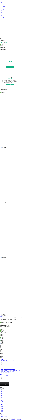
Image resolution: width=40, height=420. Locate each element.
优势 (3, 8)
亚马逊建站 (2, 414)
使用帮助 (2, 411)
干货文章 (2, 401)
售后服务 (2, 408)
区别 (1, 393)
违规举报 (2, 412)
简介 (1, 15)
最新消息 (3, 16)
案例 (1, 12)
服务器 (2, 410)
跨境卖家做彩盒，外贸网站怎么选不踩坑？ (5, 372)
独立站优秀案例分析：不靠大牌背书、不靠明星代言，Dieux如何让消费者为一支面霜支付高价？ (11, 370)
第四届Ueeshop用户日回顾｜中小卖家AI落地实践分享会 (7, 361)
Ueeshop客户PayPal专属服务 (4, 416)
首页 (1, 2)
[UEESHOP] (2, 1)
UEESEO (2, 409)
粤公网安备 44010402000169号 (16, 419)
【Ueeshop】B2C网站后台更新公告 (5, 375)
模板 (3, 7)
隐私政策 (2, 406)
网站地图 (20, 419)
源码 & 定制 (4, 6)
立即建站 (10, 84)
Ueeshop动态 (1, 359)
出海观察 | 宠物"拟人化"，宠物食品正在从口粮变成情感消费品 (7, 371)
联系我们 (3, 17)
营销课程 (2, 400)
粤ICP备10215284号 (11, 419)
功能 (3, 5)
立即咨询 (1, 48)
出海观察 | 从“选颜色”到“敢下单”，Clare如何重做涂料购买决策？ (8, 369)
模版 (1, 390)
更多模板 (1, 316)
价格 (3, 4)
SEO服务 (3, 13)
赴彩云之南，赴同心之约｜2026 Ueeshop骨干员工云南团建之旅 (7, 360)
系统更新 (1, 374)
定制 (1, 392)
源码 (1, 10)
